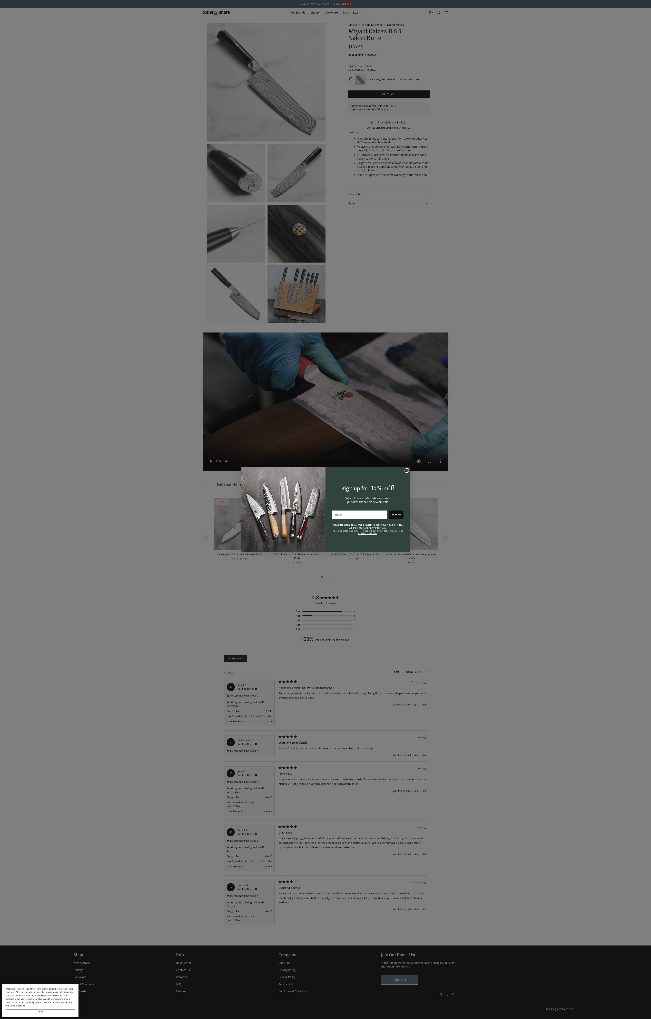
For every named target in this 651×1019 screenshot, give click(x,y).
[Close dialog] (407, 471)
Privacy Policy (65, 1002)
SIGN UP (396, 514)
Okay (40, 1011)
